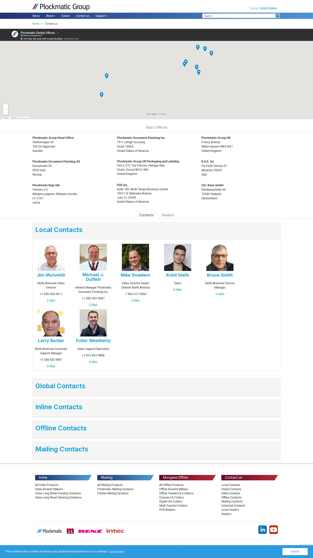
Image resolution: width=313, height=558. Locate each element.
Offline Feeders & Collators (176, 493)
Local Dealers (230, 509)
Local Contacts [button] (58, 230)
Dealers (168, 214)
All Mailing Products (110, 485)
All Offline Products (171, 485)
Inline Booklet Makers (49, 489)
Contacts (146, 214)
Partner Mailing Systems (113, 493)
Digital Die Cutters (170, 501)
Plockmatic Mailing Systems (115, 489)
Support (100, 16)
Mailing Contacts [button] (61, 449)
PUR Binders (167, 509)
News (36, 16)
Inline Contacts (230, 493)
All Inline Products (46, 485)
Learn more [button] (116, 551)
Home (35, 23)
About (49, 16)
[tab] (156, 231)
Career (65, 16)
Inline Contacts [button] (58, 407)
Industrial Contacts (233, 505)
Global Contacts (231, 489)
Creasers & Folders (171, 497)
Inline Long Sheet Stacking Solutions (58, 497)
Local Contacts (230, 485)
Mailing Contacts (232, 501)
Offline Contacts (231, 497)
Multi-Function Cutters (173, 505)
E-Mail (51, 300)
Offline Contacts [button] (61, 428)
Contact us (82, 16)
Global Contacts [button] (60, 386)
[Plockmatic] (61, 7)
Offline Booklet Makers (173, 489)
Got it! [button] (295, 551)
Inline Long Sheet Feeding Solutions (58, 493)
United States (269, 8)
